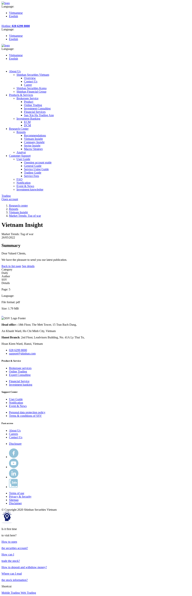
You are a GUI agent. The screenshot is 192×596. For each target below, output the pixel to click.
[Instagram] (13, 477)
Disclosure (15, 443)
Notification (16, 402)
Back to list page (11, 266)
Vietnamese (16, 12)
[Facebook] (13, 456)
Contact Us (30, 81)
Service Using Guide (36, 169)
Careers (13, 434)
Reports (13, 209)
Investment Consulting (37, 108)
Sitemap (14, 500)
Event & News (18, 406)
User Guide (16, 399)
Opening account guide (38, 162)
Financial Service (19, 381)
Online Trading (33, 105)
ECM (27, 122)
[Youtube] (13, 467)
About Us (15, 430)
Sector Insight (32, 145)
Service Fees (31, 176)
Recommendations (35, 135)
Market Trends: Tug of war (25, 215)
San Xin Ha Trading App (39, 115)
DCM (27, 125)
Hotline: (16, 26)
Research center (18, 205)
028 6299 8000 (18, 350)
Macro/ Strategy (33, 149)
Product (28, 101)
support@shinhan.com (22, 353)
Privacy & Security (20, 496)
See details (28, 266)
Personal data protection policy (27, 412)
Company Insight (34, 142)
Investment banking (20, 384)
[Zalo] (13, 486)
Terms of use (16, 493)
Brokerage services (20, 368)
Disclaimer (15, 503)
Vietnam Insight (33, 138)
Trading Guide (32, 172)
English (13, 16)
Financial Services (35, 111)
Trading (6, 195)
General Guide (32, 165)
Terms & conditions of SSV (25, 415)
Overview (30, 78)
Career (28, 84)
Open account (10, 199)
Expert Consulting (20, 374)
